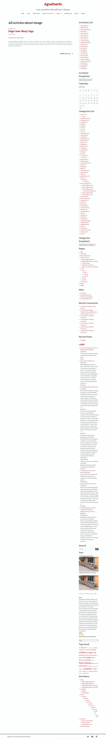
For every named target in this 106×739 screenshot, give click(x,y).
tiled (93, 669)
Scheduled (83, 340)
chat (40, 41)
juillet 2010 (83, 46)
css (56, 41)
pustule (82, 202)
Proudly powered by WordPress (22, 736)
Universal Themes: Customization (89, 461)
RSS (82, 344)
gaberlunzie (83, 159)
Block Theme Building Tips (87, 361)
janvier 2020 (83, 26)
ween (81, 226)
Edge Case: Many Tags (21, 31)
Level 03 (87, 700)
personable (83, 196)
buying (82, 126)
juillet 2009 (83, 65)
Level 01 (84, 696)
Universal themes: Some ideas (88, 483)
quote (22, 44)
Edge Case (12, 28)
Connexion (83, 293)
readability (96, 663)
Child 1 (84, 180)
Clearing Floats (86, 263)
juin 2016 (82, 31)
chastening (83, 135)
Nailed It (70, 43)
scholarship (83, 206)
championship (84, 133)
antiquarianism (84, 118)
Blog (28, 13)
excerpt (10, 43)
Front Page (36, 13)
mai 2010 (82, 50)
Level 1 (58, 13)
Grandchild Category (88, 191)
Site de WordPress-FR (86, 298)
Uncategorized (84, 220)
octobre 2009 (83, 59)
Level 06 (92, 706)
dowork (60, 41)
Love (50, 43)
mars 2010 (83, 53)
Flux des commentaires (86, 297)
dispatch (82, 142)
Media (81, 168)
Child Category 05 (86, 194)
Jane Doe (82, 310)
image (36, 43)
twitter (57, 44)
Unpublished (83, 222)
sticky (94, 666)
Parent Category (84, 183)
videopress (69, 44)
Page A (76, 13)
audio (92, 647)
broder (82, 124)
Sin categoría (83, 211)
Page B (83, 13)
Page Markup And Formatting (90, 261)
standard (32, 44)
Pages (82, 680)
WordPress (11, 46)
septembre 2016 (84, 29)
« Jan (80, 108)
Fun (26, 43)
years (81, 233)
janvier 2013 (83, 33)
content (53, 41)
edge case (64, 41)
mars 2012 (83, 35)
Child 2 (85, 181)
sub (83, 116)
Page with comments (87, 265)
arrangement (84, 120)
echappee (83, 144)
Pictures (10, 44)
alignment (20, 41)
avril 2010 (82, 52)
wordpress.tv (17, 46)
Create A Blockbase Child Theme (89, 387)
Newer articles (65, 53)
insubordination (84, 163)
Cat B (81, 129)
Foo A (81, 153)
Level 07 (93, 707)
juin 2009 (82, 67)
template (49, 44)
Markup (82, 166)
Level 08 (95, 709)
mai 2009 (82, 68)
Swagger (42, 44)
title (53, 44)
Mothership (59, 43)
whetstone (83, 232)
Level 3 (85, 272)
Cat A (81, 127)
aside (90, 647)
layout (44, 43)
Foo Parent (83, 155)
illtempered (83, 161)
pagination (92, 660)
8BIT (16, 41)
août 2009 (83, 63)
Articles (26, 41)
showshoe (83, 209)
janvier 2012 (83, 37)
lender (82, 165)
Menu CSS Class (86, 722)
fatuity (82, 152)
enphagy (82, 148)
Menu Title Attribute (87, 720)
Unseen (61, 44)
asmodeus (83, 122)
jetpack (40, 43)
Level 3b (85, 276)
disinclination (84, 139)
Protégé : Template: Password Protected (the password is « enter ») (88, 312)
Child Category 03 (86, 189)
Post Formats (16, 44)
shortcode (27, 44)
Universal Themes (85, 411)
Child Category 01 (86, 185)
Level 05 (90, 704)
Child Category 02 (86, 187)
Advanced (82, 719)
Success (37, 44)
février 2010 (83, 55)
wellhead (82, 228)
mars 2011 (83, 39)
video (65, 44)
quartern (82, 204)
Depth (82, 694)
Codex (43, 41)
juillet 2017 (83, 27)
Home (22, 13)
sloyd (81, 213)
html (33, 43)
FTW (24, 43)
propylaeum (83, 200)
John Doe (82, 306)
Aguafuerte (10, 736)
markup (54, 43)
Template (83, 219)
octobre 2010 (83, 40)
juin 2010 (82, 48)
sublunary (83, 215)
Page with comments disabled (90, 267)
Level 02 (85, 698)
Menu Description (85, 726)
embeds (69, 41)
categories (36, 41)
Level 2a (84, 278)
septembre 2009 (84, 61)
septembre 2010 (84, 42)
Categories (83, 689)
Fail (14, 43)
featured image (19, 43)
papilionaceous (84, 176)
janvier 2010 (83, 57)
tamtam (82, 217)
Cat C (81, 131)
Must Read (64, 43)
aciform (82, 114)
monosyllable (84, 170)
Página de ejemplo (85, 255)
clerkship (82, 137)
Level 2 (84, 270)
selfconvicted (84, 207)
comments (48, 41)
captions (30, 41)
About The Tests (48, 13)
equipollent (83, 150)
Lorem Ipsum (68, 13)
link (48, 43)
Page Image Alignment (88, 259)
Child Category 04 (86, 193)
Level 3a (85, 274)
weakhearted (83, 224)
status (92, 666)
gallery (30, 43)
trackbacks (81, 671)
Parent (82, 178)
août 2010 (83, 44)
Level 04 (89, 702)
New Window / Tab (87, 724)
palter (82, 174)
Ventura (13, 34)
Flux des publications (85, 295)
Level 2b (84, 280)
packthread (83, 172)
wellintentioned (84, 230)
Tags (45, 44)
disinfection (83, 140)
